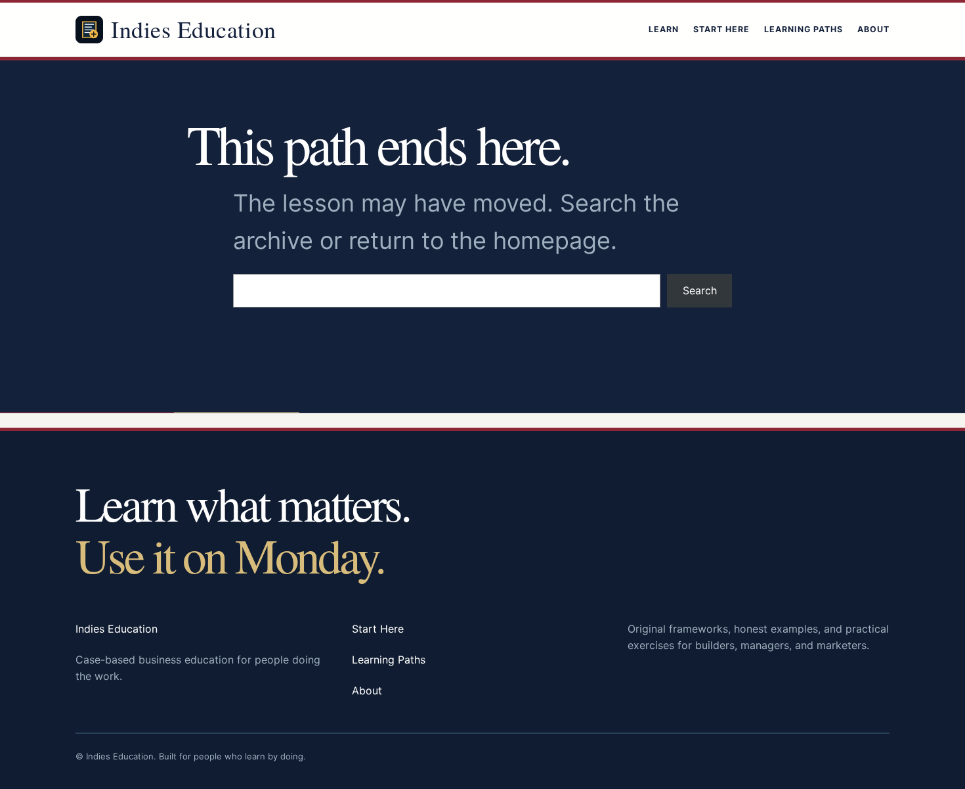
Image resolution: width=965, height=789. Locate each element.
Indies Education (193, 29)
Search (700, 290)
